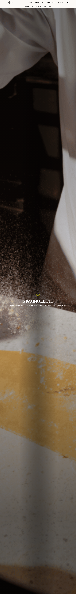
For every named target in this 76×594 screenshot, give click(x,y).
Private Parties (60, 2)
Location (49, 6)
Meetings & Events (51, 2)
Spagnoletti (27, 6)
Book (67, 2)
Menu (32, 6)
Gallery (44, 6)
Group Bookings (38, 6)
